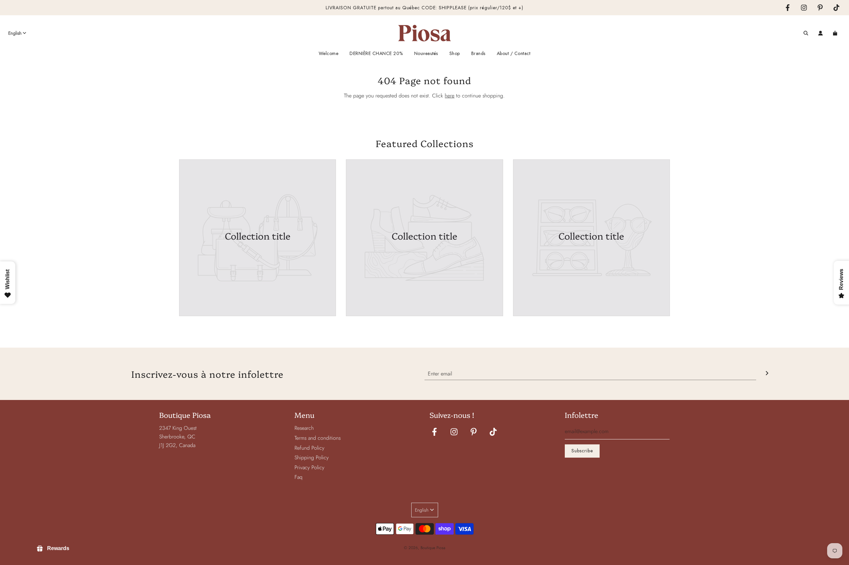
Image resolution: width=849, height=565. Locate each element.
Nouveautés (426, 53)
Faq (298, 477)
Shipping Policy (311, 457)
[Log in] (820, 33)
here (449, 95)
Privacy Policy (309, 467)
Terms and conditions (317, 438)
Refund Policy (309, 448)
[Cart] (836, 33)
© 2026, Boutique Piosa (424, 548)
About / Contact (514, 53)
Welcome (329, 53)
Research (304, 428)
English (15, 33)
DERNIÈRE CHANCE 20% (376, 53)
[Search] (806, 33)
